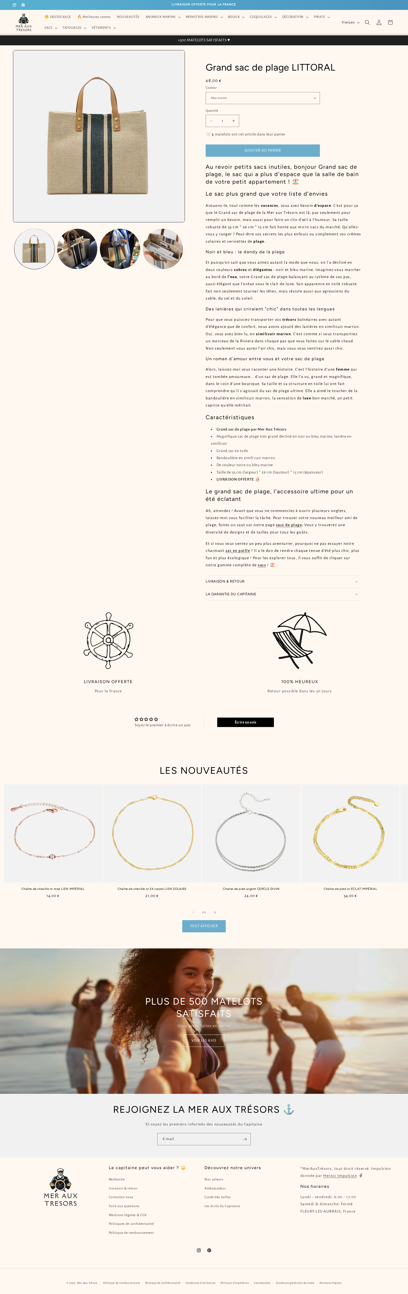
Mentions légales (330, 1282)
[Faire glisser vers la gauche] (193, 912)
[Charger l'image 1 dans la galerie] (34, 249)
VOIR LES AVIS (204, 1041)
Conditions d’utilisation (201, 1282)
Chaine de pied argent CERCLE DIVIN (251, 889)
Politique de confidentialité (163, 1282)
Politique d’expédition (235, 1282)
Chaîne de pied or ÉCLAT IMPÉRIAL (350, 889)
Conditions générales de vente (295, 1282)
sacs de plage (289, 525)
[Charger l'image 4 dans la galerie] (163, 249)
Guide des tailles (217, 1197)
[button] (162, 17)
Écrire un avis (245, 722)
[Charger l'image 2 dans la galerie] (77, 249)
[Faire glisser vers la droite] (215, 912)
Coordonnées (262, 1282)
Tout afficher (204, 926)
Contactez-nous (121, 1197)
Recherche (117, 1179)
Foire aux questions (124, 1206)
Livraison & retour (123, 1188)
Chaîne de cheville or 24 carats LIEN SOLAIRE (152, 889)
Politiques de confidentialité (131, 1224)
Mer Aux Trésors (87, 1282)
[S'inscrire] (245, 1139)
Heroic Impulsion (340, 1176)
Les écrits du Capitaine (222, 1206)
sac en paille (237, 551)
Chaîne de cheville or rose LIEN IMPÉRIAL (52, 889)
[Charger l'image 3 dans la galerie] (120, 249)
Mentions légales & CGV (128, 1215)
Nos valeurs (213, 1179)
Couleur (211, 87)
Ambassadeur (215, 1188)
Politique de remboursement (131, 1233)
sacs (262, 565)
